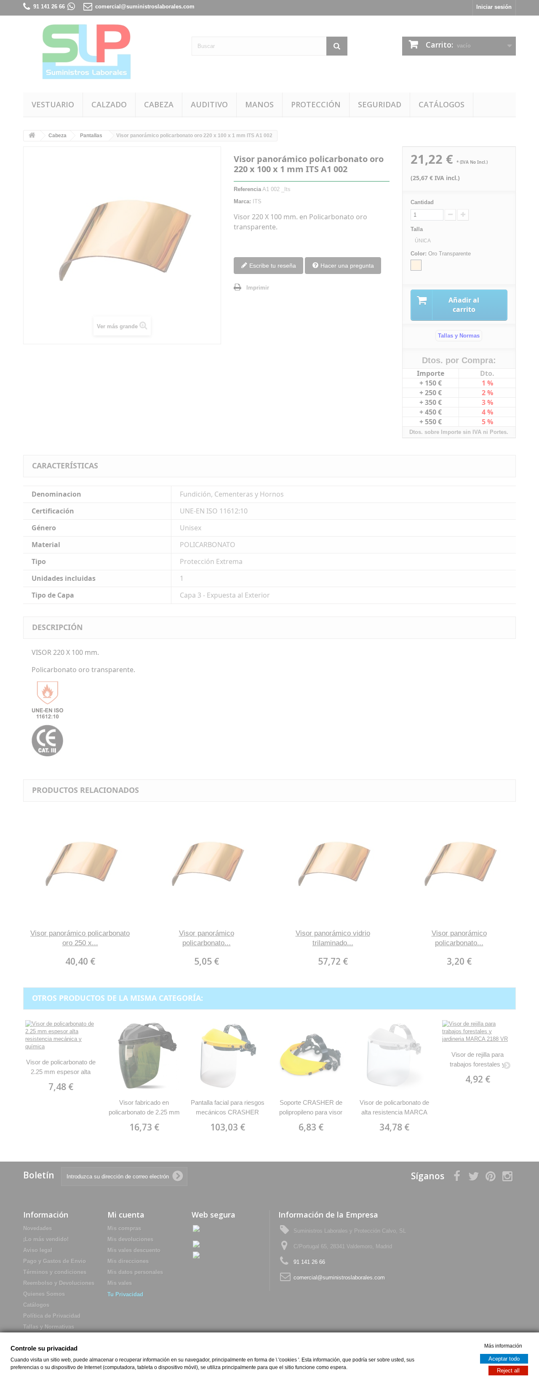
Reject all (508, 1370)
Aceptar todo (504, 1358)
